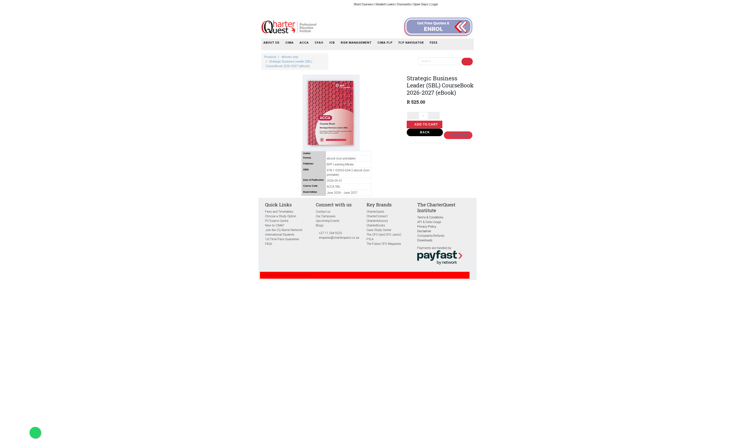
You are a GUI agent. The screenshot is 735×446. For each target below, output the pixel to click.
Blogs (319, 225)
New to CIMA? (274, 225)
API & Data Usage (429, 222)
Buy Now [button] (459, 135)
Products (270, 57)
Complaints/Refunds (430, 236)
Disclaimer (424, 231)
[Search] (467, 61)
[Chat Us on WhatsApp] (35, 432)
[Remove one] (412, 116)
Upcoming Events (327, 221)
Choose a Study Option (280, 216)
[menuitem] (271, 42)
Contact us (323, 211)
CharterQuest (375, 211)
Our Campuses (326, 216)
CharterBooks (376, 225)
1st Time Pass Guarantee (282, 239)
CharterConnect (377, 216)
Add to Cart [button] (426, 124)
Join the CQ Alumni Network (283, 230)
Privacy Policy (426, 226)
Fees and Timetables (279, 211)
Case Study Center (379, 230)
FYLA (370, 239)
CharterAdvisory (377, 221)
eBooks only (289, 57)
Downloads (424, 240)
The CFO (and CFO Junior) (384, 234)
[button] (445, 42)
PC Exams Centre (276, 221)
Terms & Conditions (430, 217)
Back (425, 132)
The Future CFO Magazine (384, 244)
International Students (279, 234)
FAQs (268, 244)
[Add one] (434, 116)
